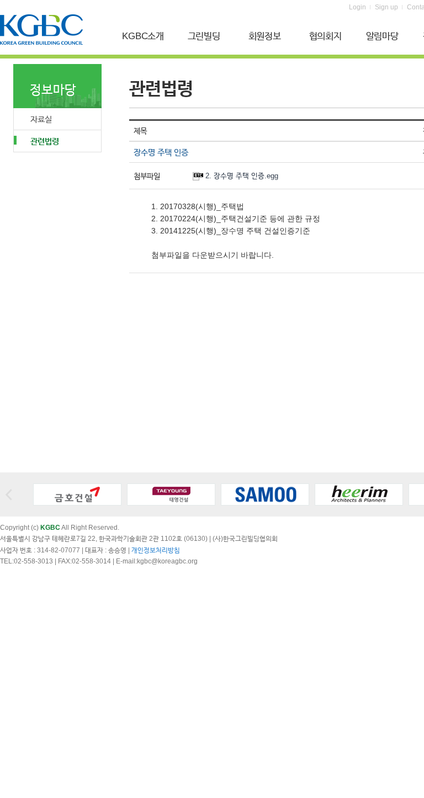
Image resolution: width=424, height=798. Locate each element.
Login (357, 7)
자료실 (41, 119)
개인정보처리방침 (155, 550)
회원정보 (264, 36)
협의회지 (325, 36)
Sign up (386, 7)
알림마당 (382, 36)
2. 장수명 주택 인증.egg (241, 176)
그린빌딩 (204, 36)
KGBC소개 (143, 36)
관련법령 (44, 141)
